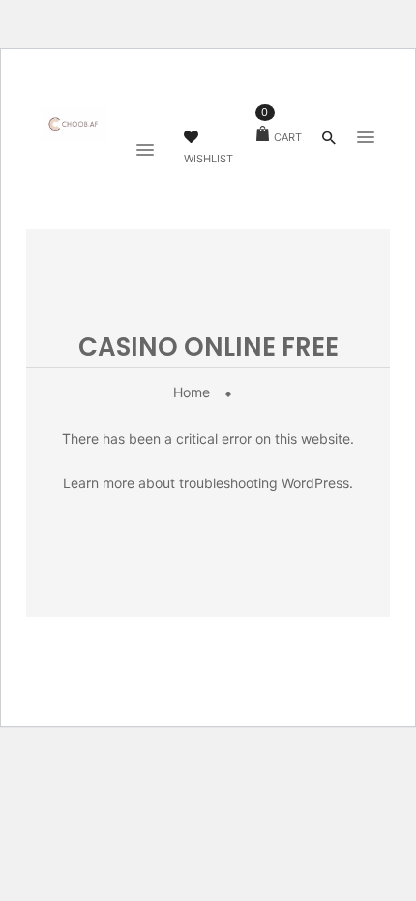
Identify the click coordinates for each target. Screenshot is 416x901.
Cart (281, 137)
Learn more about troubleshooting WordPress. (208, 483)
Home (191, 392)
